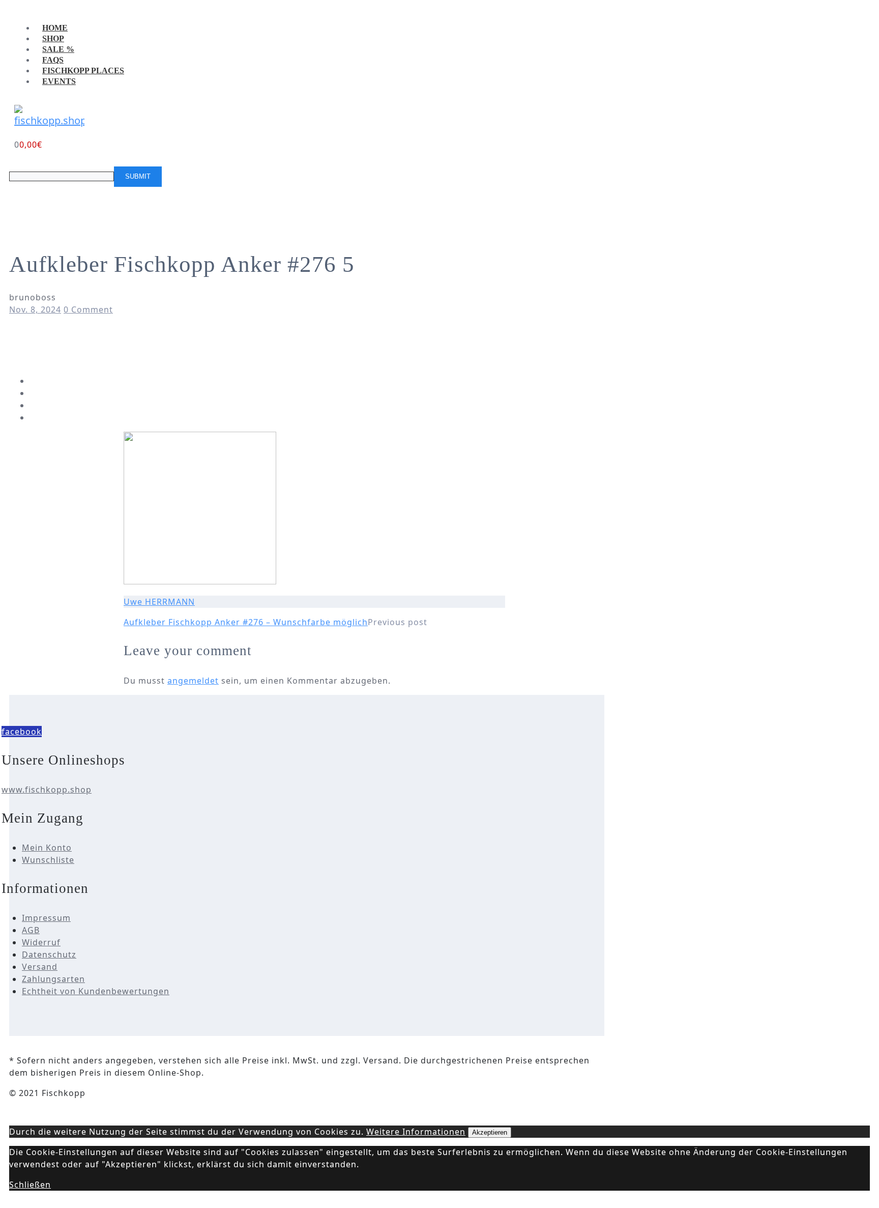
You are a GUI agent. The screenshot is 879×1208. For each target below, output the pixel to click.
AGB (31, 930)
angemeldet (193, 680)
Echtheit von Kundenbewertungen (95, 991)
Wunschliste (48, 859)
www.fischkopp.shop (47, 789)
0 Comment (88, 309)
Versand (39, 966)
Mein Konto (47, 847)
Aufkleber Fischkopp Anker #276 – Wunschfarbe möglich (246, 622)
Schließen (30, 1184)
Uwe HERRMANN (159, 601)
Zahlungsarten (53, 979)
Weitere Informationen (415, 1131)
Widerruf (41, 942)
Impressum (46, 917)
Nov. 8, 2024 (35, 309)
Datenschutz (49, 954)
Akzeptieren (489, 1132)
